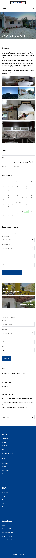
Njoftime (5, 492)
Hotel (18, 373)
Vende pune (5, 507)
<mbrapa (6, 182)
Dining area (29, 161)
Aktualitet (5, 438)
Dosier (4, 466)
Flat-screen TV (17, 162)
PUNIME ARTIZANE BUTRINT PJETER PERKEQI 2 (20, 399)
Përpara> (28, 182)
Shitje (4, 503)
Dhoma (13, 373)
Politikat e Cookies (7, 536)
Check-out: (5, 329)
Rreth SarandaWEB (7, 529)
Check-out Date (6, 244)
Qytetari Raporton (7, 453)
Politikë (4, 446)
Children (4, 261)
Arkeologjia (5, 470)
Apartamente (5, 32)
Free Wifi (31, 162)
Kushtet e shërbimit (8, 532)
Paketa (24, 373)
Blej (3, 496)
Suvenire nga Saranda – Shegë (20, 407)
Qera (3, 499)
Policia (4, 442)
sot (16, 181)
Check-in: (4, 321)
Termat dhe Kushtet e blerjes (10, 540)
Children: (4, 346)
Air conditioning (17, 161)
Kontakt (4, 525)
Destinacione (6, 474)
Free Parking (25, 162)
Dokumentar (6, 463)
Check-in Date (6, 236)
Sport (4, 449)
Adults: (3, 338)
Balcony (24, 161)
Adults (3, 252)
